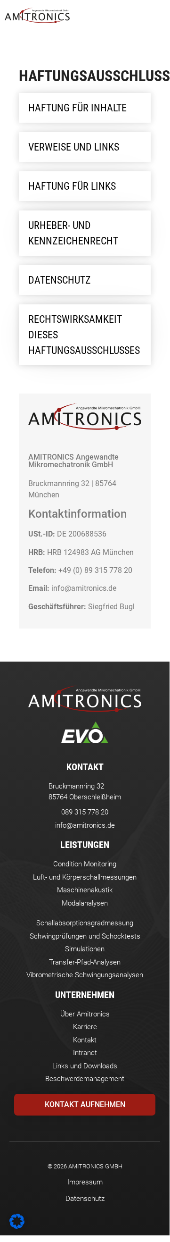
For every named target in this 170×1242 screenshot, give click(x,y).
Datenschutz (85, 1198)
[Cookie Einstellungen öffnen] (16, 1226)
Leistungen (84, 844)
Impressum (85, 1182)
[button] (156, 15)
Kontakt (85, 766)
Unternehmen (84, 994)
